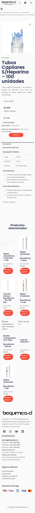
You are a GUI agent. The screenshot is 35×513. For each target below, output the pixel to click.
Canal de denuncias (8, 479)
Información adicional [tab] (10, 147)
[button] (1, 9)
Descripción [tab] (7, 144)
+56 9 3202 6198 (14, 445)
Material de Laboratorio (11, 12)
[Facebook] (4, 431)
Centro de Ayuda (7, 471)
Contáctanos (6, 474)
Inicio (1, 12)
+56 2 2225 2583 (14, 442)
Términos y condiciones (9, 476)
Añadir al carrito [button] (7, 271)
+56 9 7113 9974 (14, 447)
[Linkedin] (22, 431)
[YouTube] (16, 431)
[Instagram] (10, 431)
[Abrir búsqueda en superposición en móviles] (20, 3)
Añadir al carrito (16, 135)
